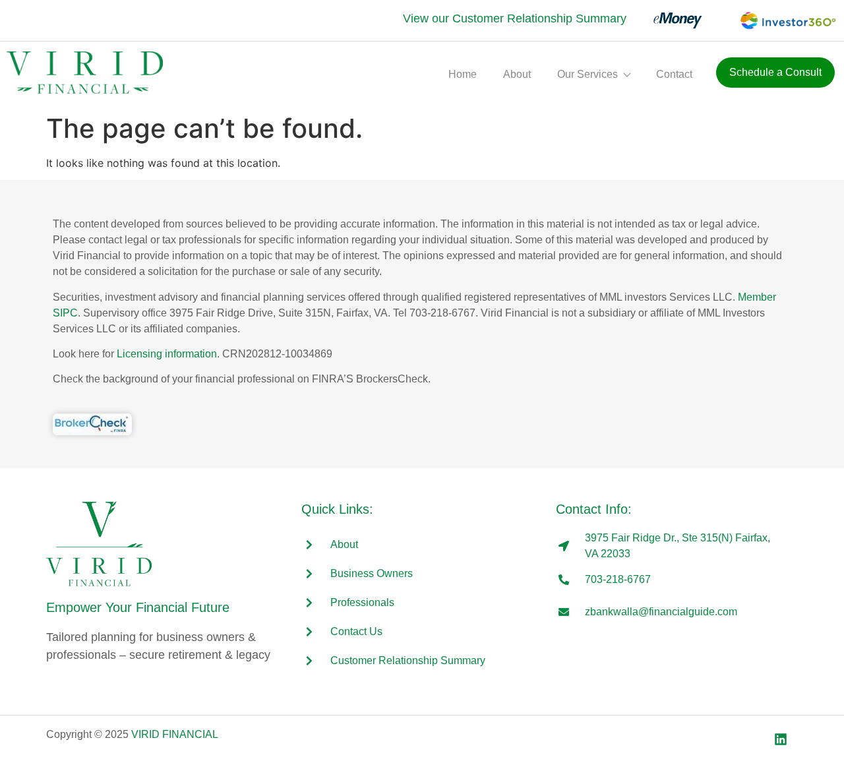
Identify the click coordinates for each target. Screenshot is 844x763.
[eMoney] (671, 20)
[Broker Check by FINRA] (92, 424)
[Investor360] (779, 20)
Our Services (587, 74)
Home (462, 74)
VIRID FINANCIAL (174, 734)
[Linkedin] (781, 739)
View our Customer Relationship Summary (514, 18)
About (517, 74)
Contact (674, 74)
